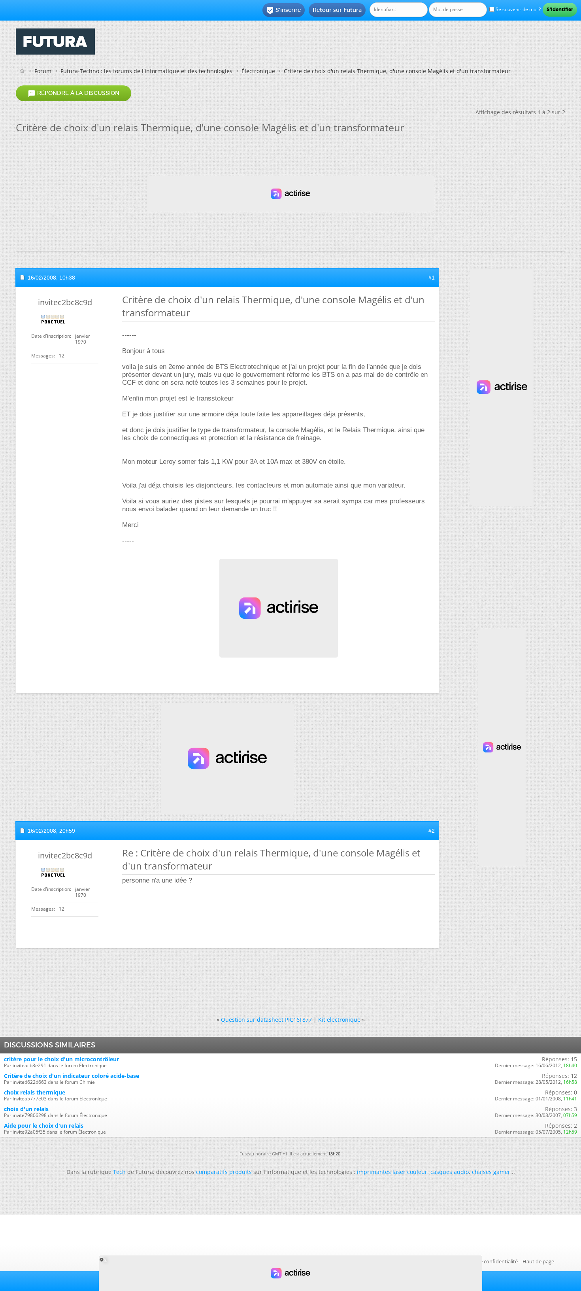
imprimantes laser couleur (392, 1172)
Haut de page (538, 1261)
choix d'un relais (26, 1109)
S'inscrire (283, 10)
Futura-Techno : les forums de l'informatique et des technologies (146, 71)
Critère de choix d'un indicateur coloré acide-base (71, 1075)
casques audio (449, 1172)
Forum (42, 71)
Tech (119, 1172)
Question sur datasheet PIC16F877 (266, 1019)
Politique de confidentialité (486, 1261)
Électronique (258, 71)
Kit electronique (339, 1019)
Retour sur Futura (337, 9)
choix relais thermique (34, 1092)
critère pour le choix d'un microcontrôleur (61, 1059)
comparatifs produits (224, 1172)
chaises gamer (491, 1172)
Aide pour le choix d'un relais (43, 1125)
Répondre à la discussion (73, 93)
